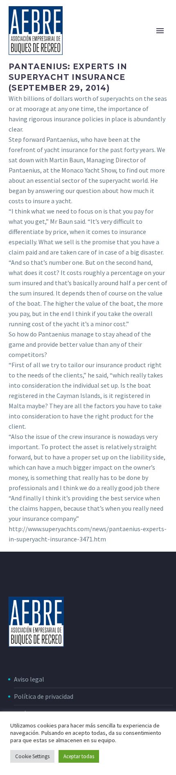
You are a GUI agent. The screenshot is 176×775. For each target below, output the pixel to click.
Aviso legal (29, 679)
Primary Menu (160, 31)
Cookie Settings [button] (32, 756)
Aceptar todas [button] (78, 756)
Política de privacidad (43, 696)
